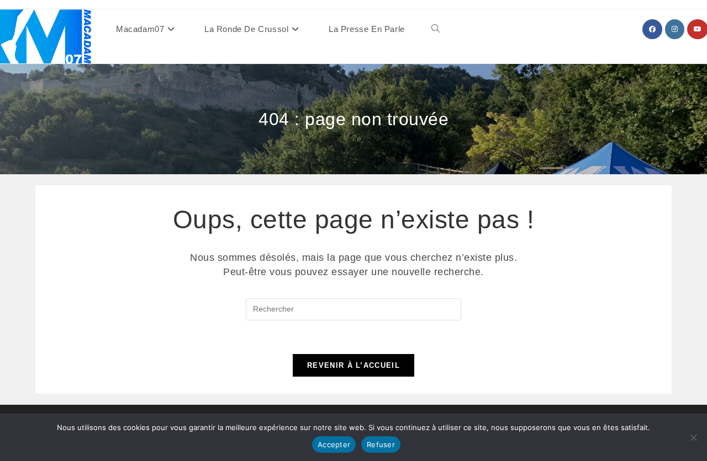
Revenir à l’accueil (353, 365)
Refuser (381, 444)
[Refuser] (693, 437)
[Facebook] (652, 29)
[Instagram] (674, 29)
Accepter (334, 444)
